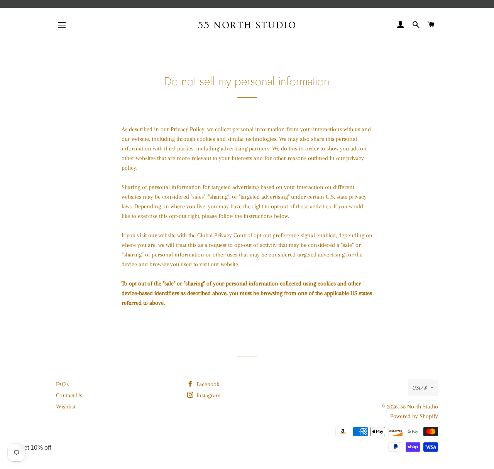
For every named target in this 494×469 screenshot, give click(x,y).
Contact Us (69, 395)
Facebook (207, 384)
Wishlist (65, 406)
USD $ (419, 387)
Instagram (208, 395)
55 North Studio (247, 25)
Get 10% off (35, 447)
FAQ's (62, 384)
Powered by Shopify (414, 416)
